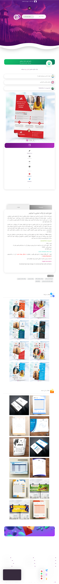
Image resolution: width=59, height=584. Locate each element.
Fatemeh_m (42, 88)
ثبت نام (31, 1)
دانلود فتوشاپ (7, 558)
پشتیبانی (52, 566)
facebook (29, 181)
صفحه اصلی (51, 558)
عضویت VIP (51, 560)
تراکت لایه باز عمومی (22, 278)
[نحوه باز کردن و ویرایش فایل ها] (29, 79)
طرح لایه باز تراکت (49, 278)
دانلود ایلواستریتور (7, 560)
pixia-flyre (38, 281)
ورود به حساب (25, 1)
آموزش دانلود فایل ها (28, 563)
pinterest (29, 176)
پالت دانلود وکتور (7, 566)
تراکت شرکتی (30, 278)
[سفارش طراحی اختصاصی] (29, 85)
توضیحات (41, 207)
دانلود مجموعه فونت (8, 563)
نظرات (18, 207)
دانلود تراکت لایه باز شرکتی (47, 281)
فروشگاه (52, 563)
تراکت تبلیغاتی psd (39, 278)
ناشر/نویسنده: (47, 88)
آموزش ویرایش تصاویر (29, 566)
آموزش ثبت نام (29, 558)
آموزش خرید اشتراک (29, 560)
